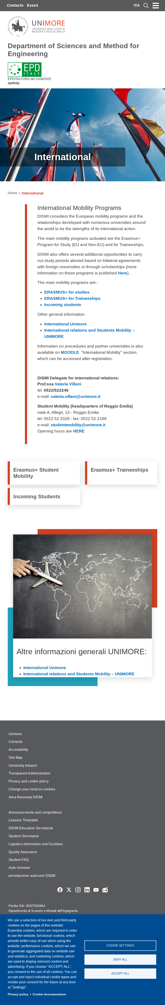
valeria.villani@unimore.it (75, 396)
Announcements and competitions (35, 812)
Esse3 (32, 5)
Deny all (120, 959)
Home (12, 193)
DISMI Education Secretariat (31, 828)
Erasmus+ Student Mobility (36, 473)
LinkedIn (87, 890)
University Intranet (23, 765)
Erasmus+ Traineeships (119, 470)
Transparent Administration (29, 773)
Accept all (120, 973)
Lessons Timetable (23, 820)
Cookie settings (120, 945)
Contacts (15, 5)
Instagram (78, 890)
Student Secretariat (24, 836)
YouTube (96, 890)
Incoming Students (36, 496)
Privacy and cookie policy (29, 781)
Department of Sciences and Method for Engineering (73, 50)
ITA (137, 5)
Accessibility (18, 749)
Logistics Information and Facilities (36, 844)
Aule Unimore (19, 868)
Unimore (15, 734)
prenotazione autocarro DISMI (32, 875)
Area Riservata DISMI (26, 797)
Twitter (69, 890)
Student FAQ (19, 860)
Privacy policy (18, 994)
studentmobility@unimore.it (78, 425)
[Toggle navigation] (156, 6)
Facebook (60, 890)
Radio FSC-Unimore (105, 890)
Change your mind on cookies (32, 789)
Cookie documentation (49, 994)
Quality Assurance (23, 852)
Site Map (16, 757)
